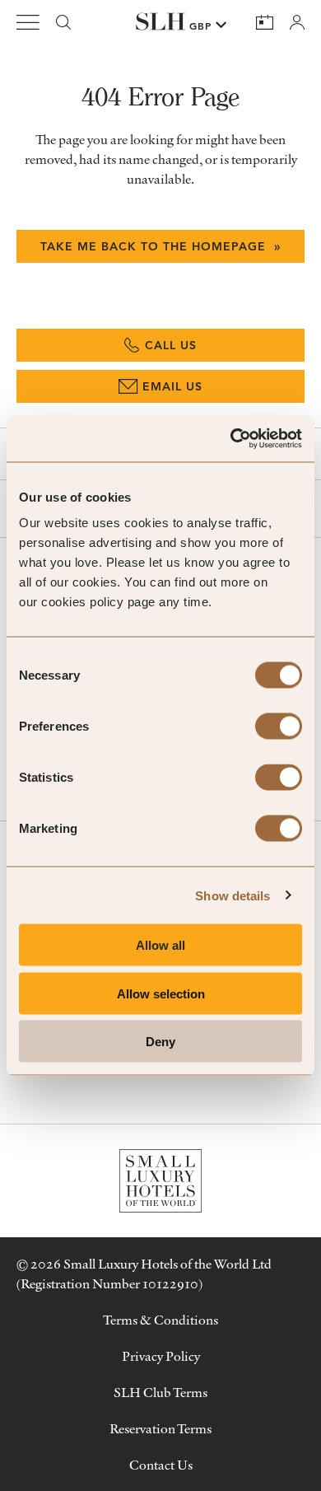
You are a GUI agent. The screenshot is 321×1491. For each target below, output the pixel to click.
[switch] (278, 726)
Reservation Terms (160, 1428)
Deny (160, 1042)
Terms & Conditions (160, 1320)
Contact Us (161, 1465)
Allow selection (161, 993)
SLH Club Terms (160, 1392)
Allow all (160, 945)
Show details (232, 895)
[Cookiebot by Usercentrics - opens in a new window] (231, 439)
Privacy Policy (161, 1356)
